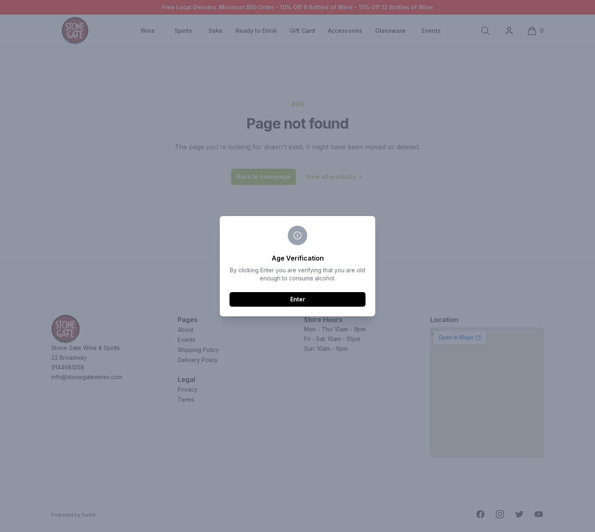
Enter (297, 299)
